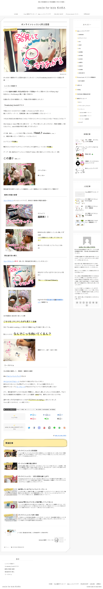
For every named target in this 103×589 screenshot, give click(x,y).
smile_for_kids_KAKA (87, 247)
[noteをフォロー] (49, 427)
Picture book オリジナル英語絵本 (86, 77)
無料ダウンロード (82, 98)
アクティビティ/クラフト (84, 105)
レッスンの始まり (9, 563)
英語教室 (53, 409)
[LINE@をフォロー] (54, 427)
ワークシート (20, 387)
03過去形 (80, 66)
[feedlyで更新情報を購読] (59, 427)
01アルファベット (82, 38)
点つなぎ (80, 122)
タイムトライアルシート (11, 381)
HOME (50, 584)
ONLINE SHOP (84, 584)
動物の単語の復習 (9, 569)
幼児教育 (39, 409)
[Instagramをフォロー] (39, 427)
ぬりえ (80, 102)
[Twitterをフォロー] (29, 427)
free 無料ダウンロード (60, 584)
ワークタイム (8, 574)
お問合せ (98, 584)
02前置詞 (80, 52)
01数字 (80, 45)
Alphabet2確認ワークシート (85, 115)
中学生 (79, 90)
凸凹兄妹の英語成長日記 (10, 409)
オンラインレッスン (30, 409)
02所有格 (80, 55)
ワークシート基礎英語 (84, 119)
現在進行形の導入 (9, 572)
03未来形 (80, 59)
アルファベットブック (13, 376)
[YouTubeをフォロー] (44, 427)
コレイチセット (8, 200)
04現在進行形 (81, 73)
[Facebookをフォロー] (34, 427)
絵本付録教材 (81, 81)
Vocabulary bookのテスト (12, 566)
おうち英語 (21, 409)
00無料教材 (81, 34)
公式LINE (92, 584)
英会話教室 (46, 409)
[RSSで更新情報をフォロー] (64, 427)
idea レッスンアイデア (83, 31)
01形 (79, 41)
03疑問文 (80, 62)
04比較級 (80, 69)
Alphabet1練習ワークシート (85, 112)
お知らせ (79, 85)
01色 (79, 48)
